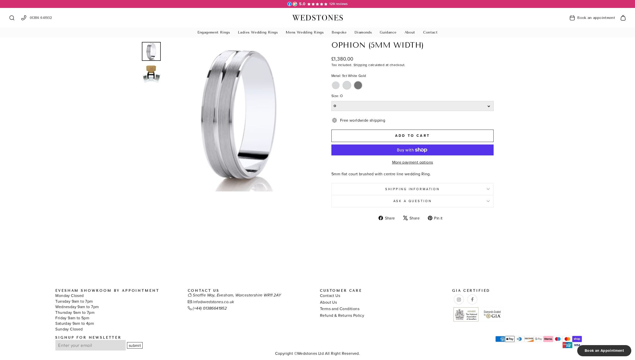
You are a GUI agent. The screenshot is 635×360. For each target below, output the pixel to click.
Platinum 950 (358, 85)
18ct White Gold (347, 85)
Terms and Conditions (339, 308)
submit (135, 345)
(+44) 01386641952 (210, 308)
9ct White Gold (335, 85)
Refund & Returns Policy (342, 315)
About (410, 32)
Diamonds (363, 32)
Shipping (360, 64)
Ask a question (412, 201)
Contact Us (330, 295)
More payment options (412, 162)
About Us (328, 302)
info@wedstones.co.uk (213, 302)
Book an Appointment (604, 350)
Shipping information (412, 189)
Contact (430, 32)
